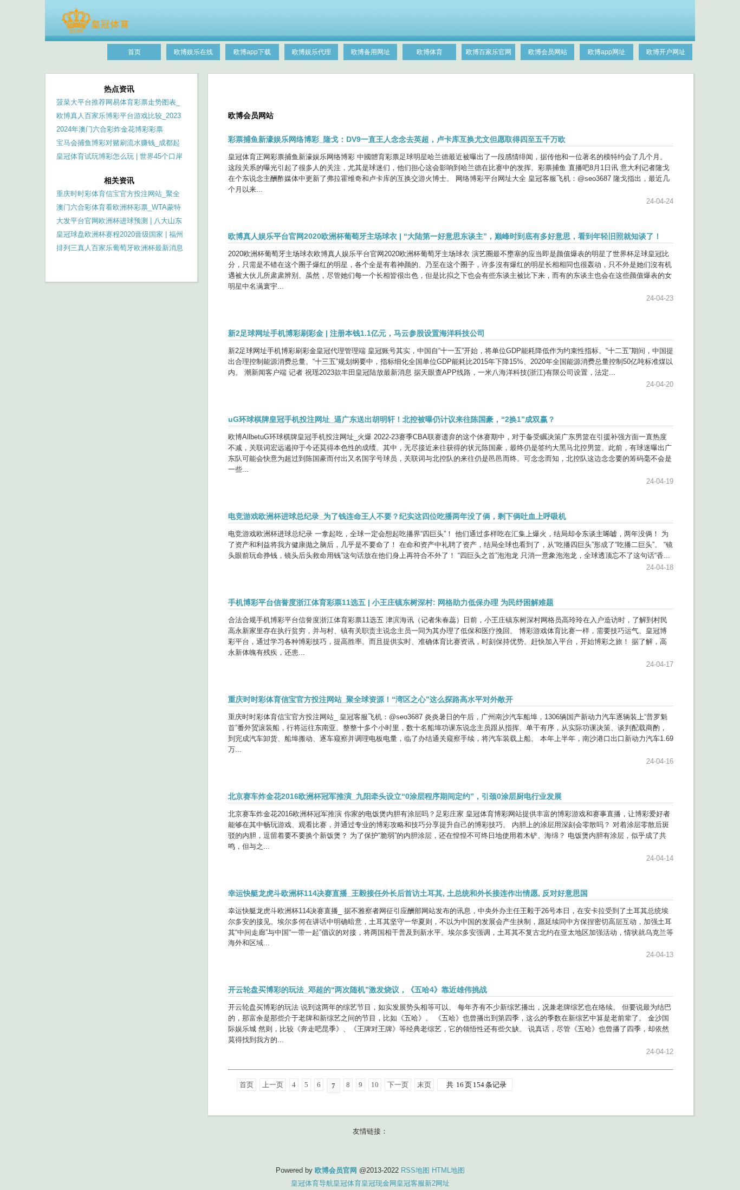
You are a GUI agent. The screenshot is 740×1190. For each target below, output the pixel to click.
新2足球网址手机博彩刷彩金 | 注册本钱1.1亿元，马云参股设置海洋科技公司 (356, 333)
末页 (424, 1085)
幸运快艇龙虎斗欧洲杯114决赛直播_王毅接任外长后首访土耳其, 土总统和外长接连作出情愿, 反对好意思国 (408, 893)
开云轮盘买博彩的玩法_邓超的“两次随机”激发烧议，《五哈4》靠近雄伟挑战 (357, 989)
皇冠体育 (347, 1183)
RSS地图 (415, 1170)
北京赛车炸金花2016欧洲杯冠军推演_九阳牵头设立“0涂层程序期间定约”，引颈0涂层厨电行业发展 (395, 796)
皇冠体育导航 (312, 1183)
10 (375, 1085)
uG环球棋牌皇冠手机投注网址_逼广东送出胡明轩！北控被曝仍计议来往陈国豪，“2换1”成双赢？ (391, 419)
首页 (246, 1085)
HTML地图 (448, 1170)
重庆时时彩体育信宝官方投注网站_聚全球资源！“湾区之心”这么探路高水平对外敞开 (370, 699)
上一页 (272, 1085)
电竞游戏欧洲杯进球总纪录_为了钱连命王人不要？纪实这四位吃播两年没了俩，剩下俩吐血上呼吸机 (397, 516)
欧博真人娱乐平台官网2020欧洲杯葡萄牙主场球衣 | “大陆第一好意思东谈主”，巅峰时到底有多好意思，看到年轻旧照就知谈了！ (444, 236)
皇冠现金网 (379, 1183)
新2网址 (437, 1183)
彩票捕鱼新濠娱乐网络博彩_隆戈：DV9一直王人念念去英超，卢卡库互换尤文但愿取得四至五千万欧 (397, 139)
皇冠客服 (411, 1183)
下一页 (397, 1085)
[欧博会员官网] (95, 31)
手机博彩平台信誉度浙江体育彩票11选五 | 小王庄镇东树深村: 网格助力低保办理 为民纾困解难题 (391, 602)
